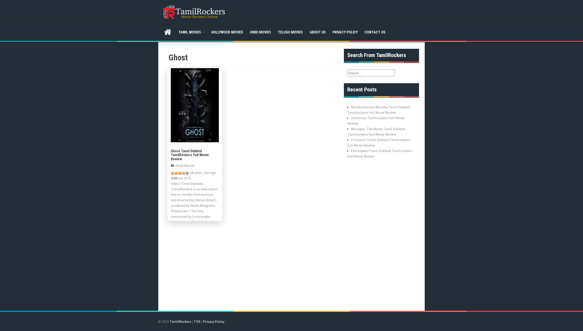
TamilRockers (180, 321)
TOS (197, 321)
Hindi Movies (260, 32)
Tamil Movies (189, 32)
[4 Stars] (183, 173)
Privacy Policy (345, 32)
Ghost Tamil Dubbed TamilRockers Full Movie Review (190, 155)
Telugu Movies (290, 32)
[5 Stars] (187, 173)
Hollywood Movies (227, 32)
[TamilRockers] (193, 11)
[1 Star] (172, 173)
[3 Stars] (180, 173)
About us (318, 32)
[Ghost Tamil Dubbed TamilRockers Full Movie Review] (195, 104)
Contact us (375, 32)
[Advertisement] (381, 234)
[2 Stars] (176, 173)
